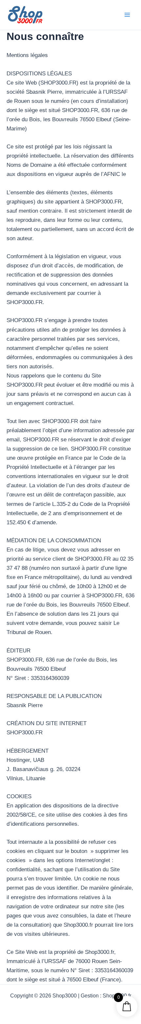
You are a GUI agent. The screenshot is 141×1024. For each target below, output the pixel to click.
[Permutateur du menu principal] (127, 15)
